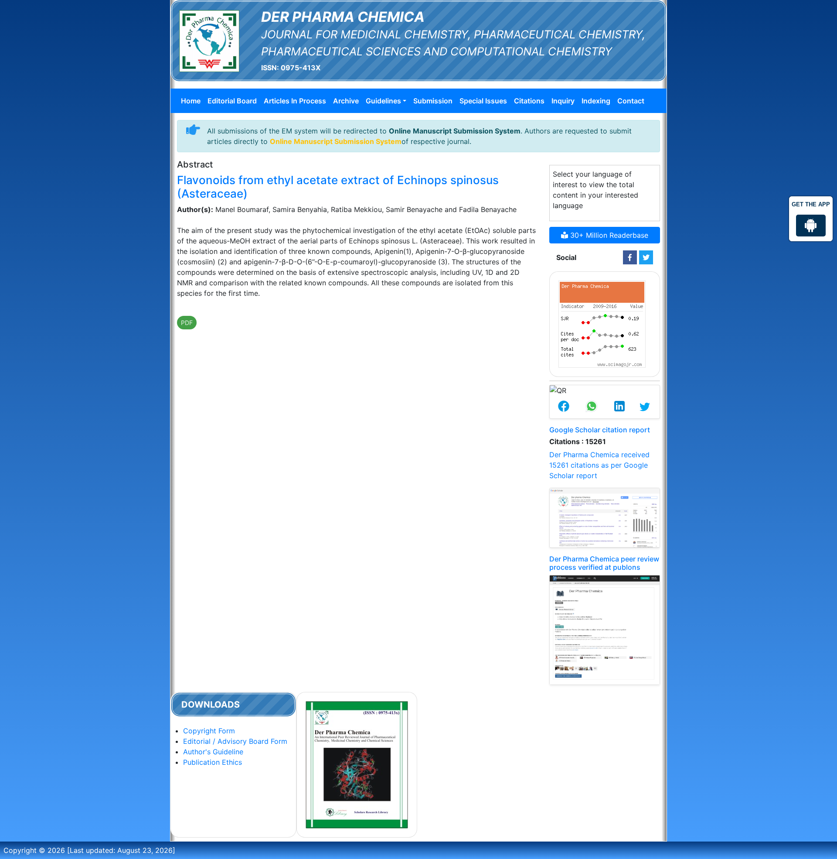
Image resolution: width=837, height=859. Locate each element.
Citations (529, 100)
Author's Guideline (213, 751)
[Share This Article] (564, 407)
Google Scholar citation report (599, 429)
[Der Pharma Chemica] (209, 40)
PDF (187, 322)
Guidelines (383, 100)
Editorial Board (232, 100)
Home (191, 100)
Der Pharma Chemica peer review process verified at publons (604, 563)
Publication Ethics (212, 762)
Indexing (596, 100)
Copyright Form (209, 730)
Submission (433, 100)
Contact (630, 100)
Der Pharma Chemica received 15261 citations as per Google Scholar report (599, 465)
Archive (346, 100)
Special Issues (483, 100)
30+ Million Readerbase (608, 235)
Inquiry (563, 100)
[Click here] (630, 257)
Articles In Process (295, 100)
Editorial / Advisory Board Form (235, 741)
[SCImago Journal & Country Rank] (602, 323)
